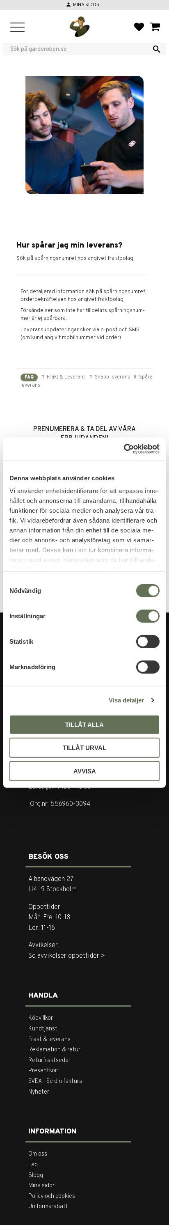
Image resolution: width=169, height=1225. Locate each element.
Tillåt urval (84, 747)
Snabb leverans (112, 377)
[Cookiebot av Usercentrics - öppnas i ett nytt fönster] (124, 449)
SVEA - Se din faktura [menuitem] (55, 1081)
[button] (17, 28)
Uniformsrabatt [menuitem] (48, 1207)
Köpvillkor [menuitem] (40, 1018)
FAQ (29, 377)
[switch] (148, 615)
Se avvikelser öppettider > (66, 956)
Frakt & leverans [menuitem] (49, 1040)
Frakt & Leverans (66, 377)
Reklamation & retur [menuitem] (54, 1050)
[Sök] (156, 49)
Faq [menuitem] (33, 1165)
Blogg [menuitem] (35, 1175)
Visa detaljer (126, 700)
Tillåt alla (84, 724)
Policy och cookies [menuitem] (51, 1196)
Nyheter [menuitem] (38, 1092)
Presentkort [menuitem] (43, 1071)
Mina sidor (86, 5)
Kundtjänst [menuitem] (42, 1029)
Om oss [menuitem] (37, 1154)
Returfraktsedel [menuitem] (49, 1060)
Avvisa (84, 770)
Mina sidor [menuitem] (41, 1186)
